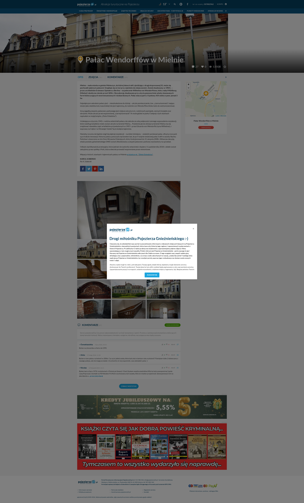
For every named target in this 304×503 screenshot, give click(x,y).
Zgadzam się (152, 275)
